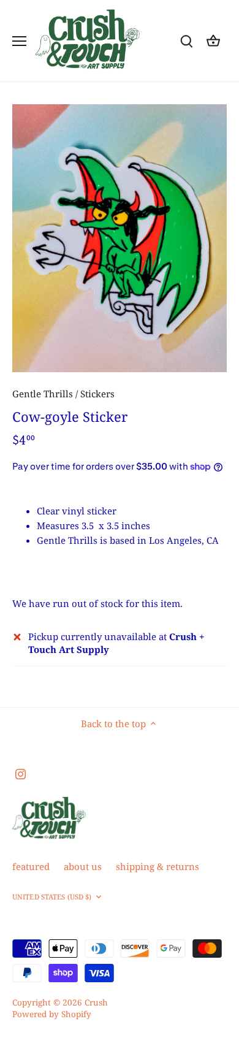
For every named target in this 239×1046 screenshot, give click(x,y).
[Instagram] (20, 773)
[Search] (186, 41)
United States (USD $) (51, 897)
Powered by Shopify (51, 1014)
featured (31, 866)
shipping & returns (157, 866)
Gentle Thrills (42, 393)
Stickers (97, 393)
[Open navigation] (19, 41)
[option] (119, 238)
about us (83, 866)
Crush (96, 1002)
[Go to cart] (213, 41)
